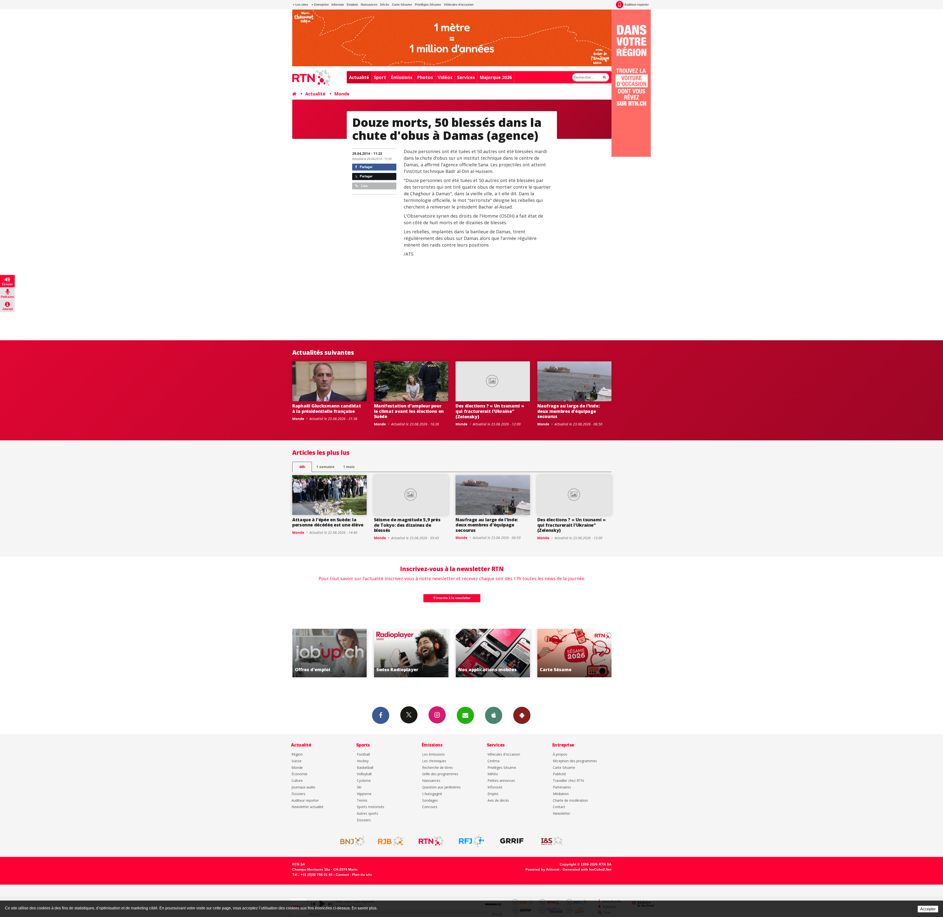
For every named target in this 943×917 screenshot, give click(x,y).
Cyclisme (364, 781)
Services (466, 77)
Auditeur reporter (305, 801)
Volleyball (364, 774)
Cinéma (493, 761)
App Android (521, 715)
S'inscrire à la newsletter (452, 598)
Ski (359, 787)
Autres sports (367, 814)
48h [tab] (302, 466)
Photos (425, 77)
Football (363, 754)
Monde (341, 94)
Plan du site (362, 875)
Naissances (369, 4)
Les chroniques (434, 761)
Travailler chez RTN (568, 781)
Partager (366, 167)
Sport (380, 77)
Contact (559, 807)
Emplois (352, 4)
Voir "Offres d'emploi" (497, 653)
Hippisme (364, 794)
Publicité (559, 774)
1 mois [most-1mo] (349, 466)
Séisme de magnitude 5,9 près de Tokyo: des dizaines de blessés (407, 525)
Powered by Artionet (542, 869)
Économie (299, 774)
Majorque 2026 (496, 77)
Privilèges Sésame (428, 4)
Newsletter (561, 814)
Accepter (928, 909)
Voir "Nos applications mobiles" (333, 653)
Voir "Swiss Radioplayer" (578, 653)
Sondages (430, 801)
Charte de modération (570, 801)
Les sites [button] (301, 4)
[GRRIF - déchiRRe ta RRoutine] (511, 841)
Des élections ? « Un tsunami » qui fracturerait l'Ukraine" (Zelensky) (490, 411)
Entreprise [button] (321, 4)
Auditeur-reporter (636, 4)
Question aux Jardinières (441, 787)
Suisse (296, 761)
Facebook (380, 715)
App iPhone (493, 715)
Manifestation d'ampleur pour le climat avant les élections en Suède (409, 411)
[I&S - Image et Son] (552, 841)
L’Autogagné (432, 794)
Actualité (359, 77)
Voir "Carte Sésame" (415, 653)
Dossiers (298, 794)
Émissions (401, 77)
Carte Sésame (402, 4)
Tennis (362, 801)
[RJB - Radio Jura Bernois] (391, 841)
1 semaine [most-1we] (325, 466)
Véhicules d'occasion (458, 4)
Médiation (561, 794)
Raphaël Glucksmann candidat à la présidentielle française (326, 408)
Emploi (492, 794)
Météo (492, 774)
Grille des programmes (440, 774)
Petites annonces (501, 781)
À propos (560, 754)
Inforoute (338, 4)
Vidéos (445, 77)
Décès (384, 4)
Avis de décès (498, 801)
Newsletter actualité (307, 807)
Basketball (365, 768)
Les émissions (433, 754)
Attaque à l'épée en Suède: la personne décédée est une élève (327, 522)
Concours (429, 807)
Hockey (363, 761)
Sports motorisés (370, 807)
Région (297, 754)
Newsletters (465, 715)
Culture (297, 781)
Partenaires (562, 787)
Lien (364, 186)
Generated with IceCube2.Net (587, 869)
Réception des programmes (575, 761)
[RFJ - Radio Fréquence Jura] (471, 841)
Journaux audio (303, 787)
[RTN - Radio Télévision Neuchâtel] (431, 841)
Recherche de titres (437, 768)
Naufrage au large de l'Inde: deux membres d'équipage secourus (568, 411)
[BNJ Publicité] (350, 841)
